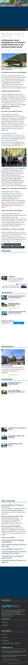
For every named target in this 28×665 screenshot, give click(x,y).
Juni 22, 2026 (11, 314)
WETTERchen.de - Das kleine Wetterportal (11, 643)
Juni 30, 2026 (11, 446)
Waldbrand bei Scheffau (8, 537)
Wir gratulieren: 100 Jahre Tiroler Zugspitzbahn (16, 436)
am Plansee (22, 75)
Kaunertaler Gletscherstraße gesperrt (15, 444)
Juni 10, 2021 (11, 307)
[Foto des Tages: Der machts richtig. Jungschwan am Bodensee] (4, 313)
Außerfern (8, 244)
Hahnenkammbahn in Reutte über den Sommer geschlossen (16, 296)
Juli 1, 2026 (11, 438)
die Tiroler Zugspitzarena (16, 241)
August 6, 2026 (12, 385)
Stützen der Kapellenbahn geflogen (10, 526)
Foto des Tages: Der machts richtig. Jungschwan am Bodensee (17, 312)
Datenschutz (5, 625)
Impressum (5, 622)
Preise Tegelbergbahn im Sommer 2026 (12, 549)
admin (10, 50)
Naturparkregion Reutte (18, 135)
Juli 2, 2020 (11, 298)
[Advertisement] (14, 17)
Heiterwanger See (7, 247)
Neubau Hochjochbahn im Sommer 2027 (12, 516)
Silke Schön (18, 307)
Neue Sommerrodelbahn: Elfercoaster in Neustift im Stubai (16, 391)
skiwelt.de (5, 634)
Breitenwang (16, 244)
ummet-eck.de (6, 640)
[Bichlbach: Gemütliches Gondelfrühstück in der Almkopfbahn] (4, 305)
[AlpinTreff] (14, 5)
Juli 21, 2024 (5, 50)
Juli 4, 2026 (11, 430)
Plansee (16, 247)
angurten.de (5, 637)
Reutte (21, 247)
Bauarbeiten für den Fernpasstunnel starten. (17, 428)
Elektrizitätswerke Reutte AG (8, 193)
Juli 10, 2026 (11, 393)
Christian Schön (18, 298)
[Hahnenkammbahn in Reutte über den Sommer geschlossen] (4, 297)
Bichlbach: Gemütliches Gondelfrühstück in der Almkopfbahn (14, 305)
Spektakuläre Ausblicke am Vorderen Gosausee (15, 383)
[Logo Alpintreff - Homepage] (10, 608)
